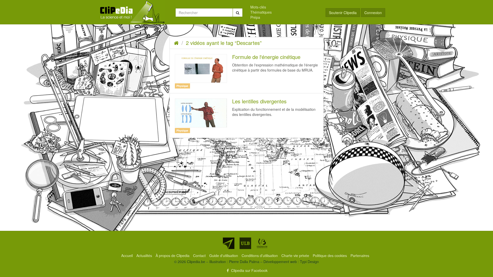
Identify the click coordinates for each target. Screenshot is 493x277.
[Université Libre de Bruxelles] (245, 243)
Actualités (144, 255)
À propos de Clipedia (173, 255)
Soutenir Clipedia (343, 12)
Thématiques (261, 12)
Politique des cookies (330, 255)
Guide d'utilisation (224, 255)
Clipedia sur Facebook (249, 270)
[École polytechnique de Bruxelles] (229, 243)
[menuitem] (284, 6)
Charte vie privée (295, 255)
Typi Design (309, 261)
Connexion (373, 12)
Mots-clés (258, 6)
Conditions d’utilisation (260, 255)
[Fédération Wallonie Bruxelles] (262, 243)
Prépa (255, 17)
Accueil (127, 255)
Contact (200, 255)
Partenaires (359, 255)
